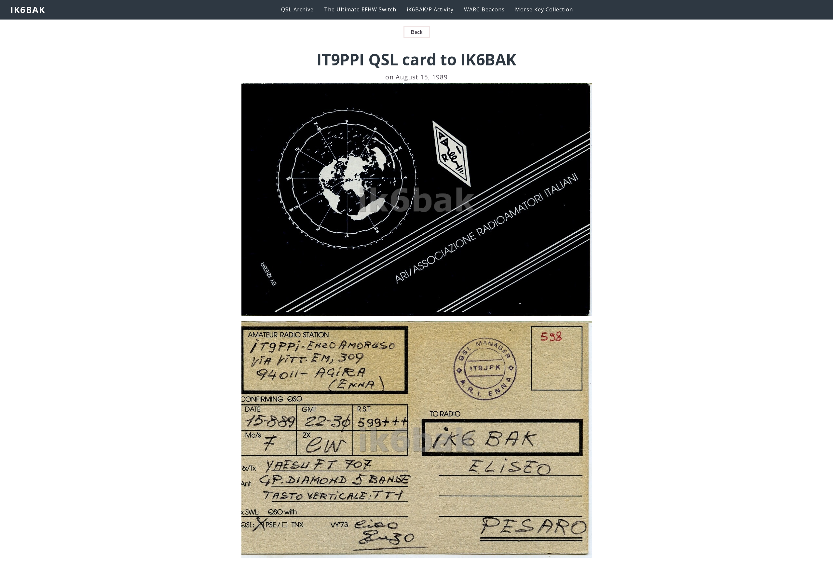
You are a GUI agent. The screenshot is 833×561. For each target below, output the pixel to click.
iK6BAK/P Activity (430, 9)
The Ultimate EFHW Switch (360, 9)
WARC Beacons (484, 9)
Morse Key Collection (544, 9)
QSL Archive (297, 9)
